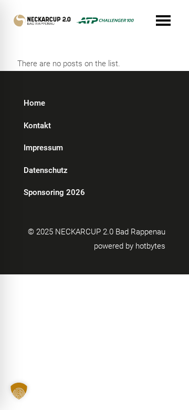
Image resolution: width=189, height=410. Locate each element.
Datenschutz (46, 170)
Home (34, 103)
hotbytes (150, 246)
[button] (19, 391)
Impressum (43, 147)
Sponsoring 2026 (54, 192)
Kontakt (37, 125)
